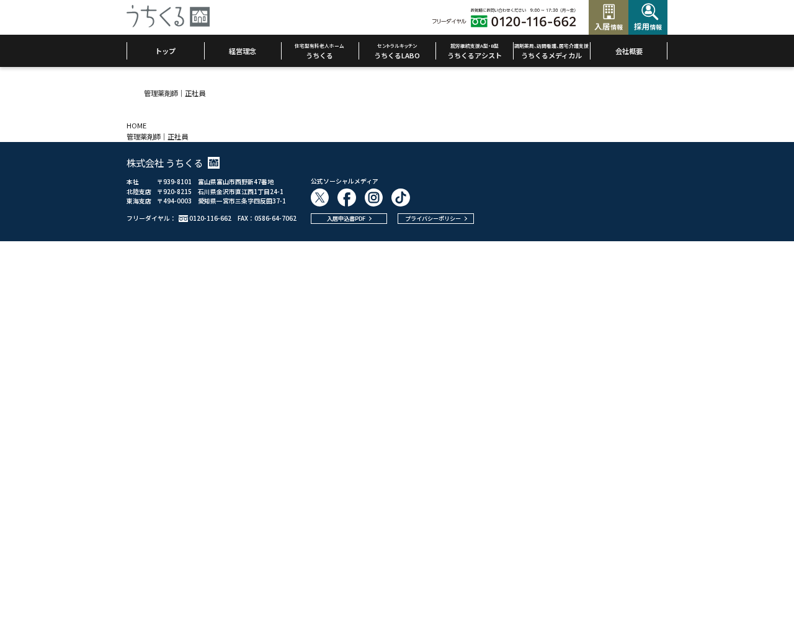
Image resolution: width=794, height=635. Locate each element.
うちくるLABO (397, 51)
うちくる (319, 51)
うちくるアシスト (474, 51)
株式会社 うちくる (165, 162)
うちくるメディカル (551, 51)
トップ (165, 51)
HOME (136, 125)
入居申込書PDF (346, 218)
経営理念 (242, 51)
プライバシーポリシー (433, 218)
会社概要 (629, 51)
